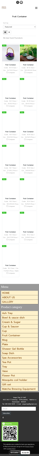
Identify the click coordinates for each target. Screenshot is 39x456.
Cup (4, 331)
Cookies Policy (11, 448)
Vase (5, 371)
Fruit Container (11, 335)
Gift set (6, 384)
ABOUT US (8, 297)
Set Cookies (14, 452)
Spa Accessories (12, 358)
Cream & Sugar (11, 322)
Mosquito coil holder (14, 380)
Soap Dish (8, 353)
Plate (5, 344)
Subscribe (6, 413)
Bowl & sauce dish (13, 317)
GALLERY (7, 302)
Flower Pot (8, 375)
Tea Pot (6, 362)
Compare (11, 73)
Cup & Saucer (10, 326)
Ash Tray (7, 313)
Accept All (25, 452)
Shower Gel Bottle (13, 349)
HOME (6, 293)
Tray (4, 367)
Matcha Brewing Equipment (19, 389)
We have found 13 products (13, 38)
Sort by (6, 23)
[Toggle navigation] (36, 8)
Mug (4, 340)
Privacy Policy (29, 446)
